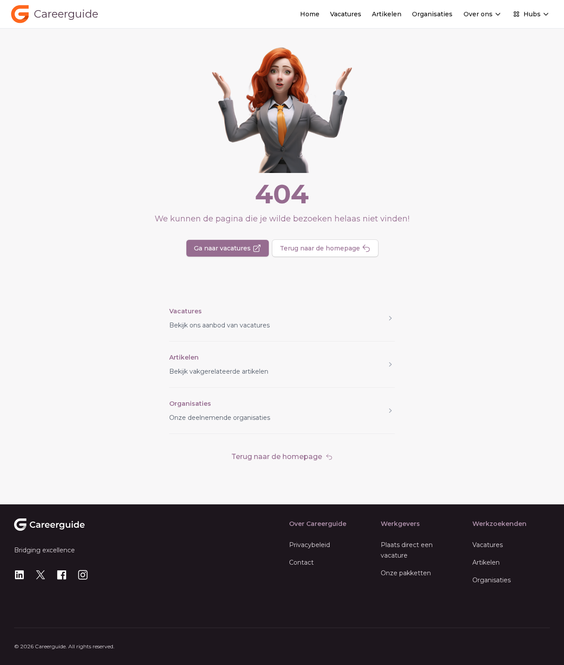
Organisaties (432, 14)
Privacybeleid (309, 545)
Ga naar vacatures (222, 248)
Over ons (478, 14)
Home (309, 14)
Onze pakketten (406, 573)
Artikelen (386, 14)
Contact (301, 562)
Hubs (532, 14)
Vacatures (345, 14)
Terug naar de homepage (320, 248)
